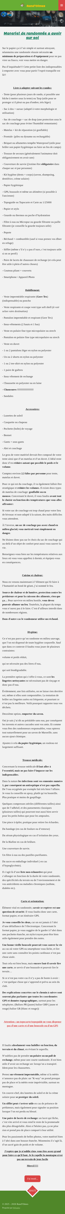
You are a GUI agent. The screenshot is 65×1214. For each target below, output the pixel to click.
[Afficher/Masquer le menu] (61, 5)
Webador (16, 1208)
